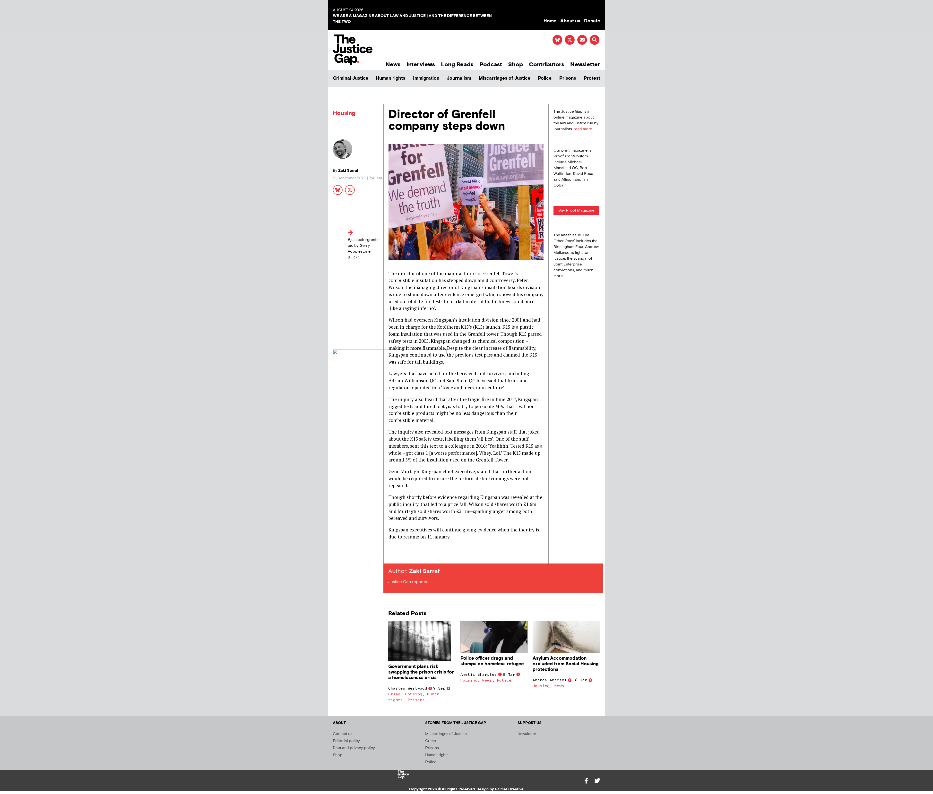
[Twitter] (597, 781)
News (393, 64)
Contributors (546, 64)
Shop (515, 64)
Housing (344, 113)
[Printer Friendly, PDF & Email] (392, 554)
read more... (584, 129)
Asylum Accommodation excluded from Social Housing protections (565, 664)
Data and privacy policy (354, 748)
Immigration (426, 78)
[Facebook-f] (586, 781)
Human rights (390, 78)
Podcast (490, 64)
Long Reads (457, 64)
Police (545, 78)
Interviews (420, 64)
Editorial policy (346, 740)
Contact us (342, 733)
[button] (594, 39)
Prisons (567, 78)
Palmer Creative (509, 789)
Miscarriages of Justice (504, 78)
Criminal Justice (350, 78)
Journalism (459, 78)
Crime (394, 694)
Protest (592, 78)
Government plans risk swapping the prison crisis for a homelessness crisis (421, 672)
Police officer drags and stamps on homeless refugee (492, 661)
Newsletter (585, 64)
